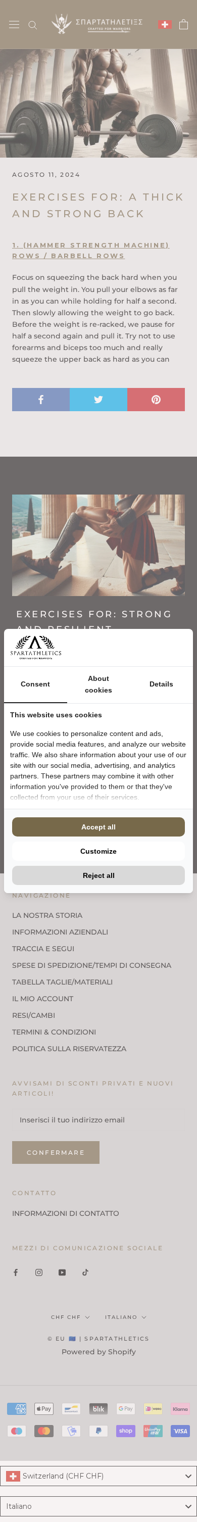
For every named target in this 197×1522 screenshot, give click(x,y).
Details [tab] (161, 684)
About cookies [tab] (98, 684)
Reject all (99, 875)
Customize (98, 851)
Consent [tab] (35, 684)
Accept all (98, 827)
